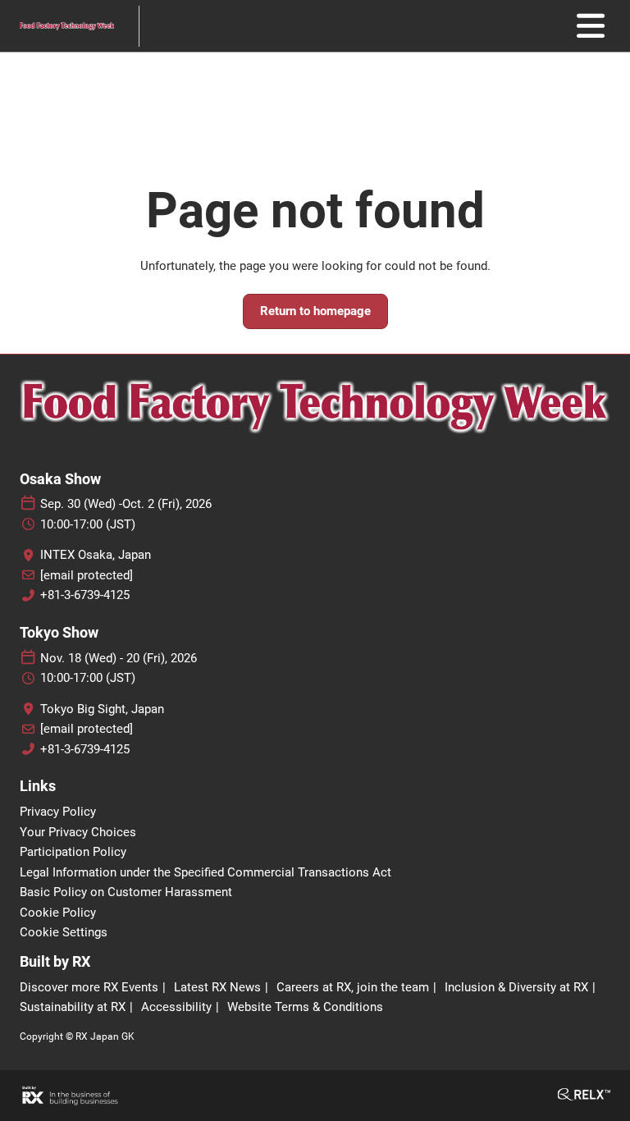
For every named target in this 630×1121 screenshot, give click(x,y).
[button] (315, 312)
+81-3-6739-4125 (85, 595)
